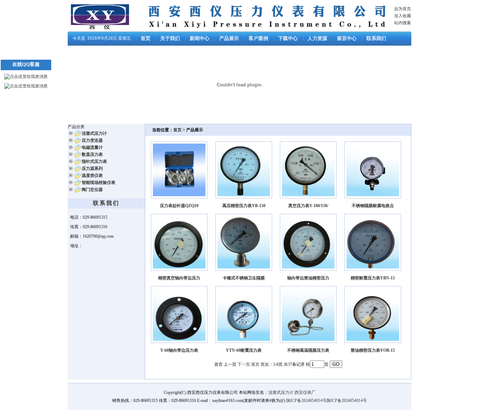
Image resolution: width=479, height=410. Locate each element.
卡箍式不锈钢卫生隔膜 (244, 278)
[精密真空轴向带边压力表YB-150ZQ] (179, 269)
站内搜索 (402, 22)
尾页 (255, 364)
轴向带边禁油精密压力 (308, 278)
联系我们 (376, 38)
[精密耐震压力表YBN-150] (372, 269)
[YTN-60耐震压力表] (243, 341)
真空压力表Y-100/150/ (308, 205)
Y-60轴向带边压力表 (179, 350)
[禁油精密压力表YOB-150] (372, 341)
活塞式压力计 (281, 392)
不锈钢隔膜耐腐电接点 (373, 205)
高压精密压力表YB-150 (243, 205)
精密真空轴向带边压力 (179, 278)
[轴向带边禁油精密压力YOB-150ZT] (308, 269)
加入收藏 (402, 15)
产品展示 (229, 38)
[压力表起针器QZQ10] (179, 196)
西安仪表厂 (305, 392)
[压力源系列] (74, 170)
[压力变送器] (74, 142)
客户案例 (258, 38)
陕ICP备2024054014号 (306, 400)
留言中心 (347, 38)
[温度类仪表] (74, 177)
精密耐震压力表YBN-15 (373, 278)
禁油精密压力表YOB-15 (373, 350)
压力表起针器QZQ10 (179, 205)
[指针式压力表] (74, 163)
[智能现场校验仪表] (74, 184)
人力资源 (317, 38)
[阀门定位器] (74, 191)
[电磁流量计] (74, 149)
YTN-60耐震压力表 (244, 350)
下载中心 (288, 38)
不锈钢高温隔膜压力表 (308, 350)
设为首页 (402, 8)
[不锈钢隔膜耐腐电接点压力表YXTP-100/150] (372, 196)
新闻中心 (199, 38)
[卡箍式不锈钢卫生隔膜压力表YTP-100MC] (243, 269)
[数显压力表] (74, 156)
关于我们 (170, 38)
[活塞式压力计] (74, 135)
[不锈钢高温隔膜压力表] (308, 341)
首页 (145, 38)
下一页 (243, 364)
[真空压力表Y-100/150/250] (308, 196)
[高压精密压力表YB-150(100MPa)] (243, 196)
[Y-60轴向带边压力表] (179, 341)
